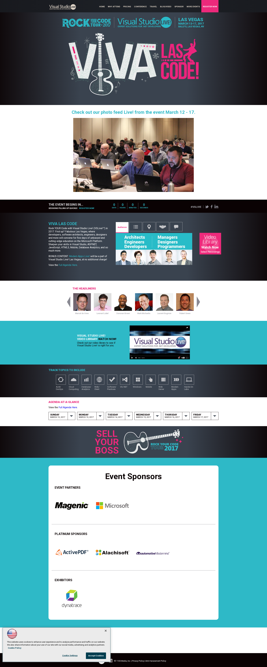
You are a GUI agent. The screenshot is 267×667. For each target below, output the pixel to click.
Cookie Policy (14, 648)
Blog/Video (165, 7)
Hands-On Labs (189, 381)
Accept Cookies (96, 655)
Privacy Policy (138, 661)
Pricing (127, 7)
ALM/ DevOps (61, 381)
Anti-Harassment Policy (155, 661)
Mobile (151, 381)
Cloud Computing (74, 381)
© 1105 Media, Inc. (122, 661)
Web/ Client (99, 381)
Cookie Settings (70, 655)
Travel (153, 7)
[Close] (105, 630)
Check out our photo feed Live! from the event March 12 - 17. (133, 112)
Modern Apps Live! (79, 256)
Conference (140, 7)
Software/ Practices (112, 381)
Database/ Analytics (86, 381)
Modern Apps (176, 381)
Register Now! (86, 208)
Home (102, 7)
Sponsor (179, 7)
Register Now (210, 7)
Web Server (163, 381)
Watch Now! (107, 339)
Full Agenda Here (68, 265)
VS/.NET (125, 381)
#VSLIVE (196, 206)
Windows (138, 381)
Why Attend (114, 7)
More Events (193, 7)
